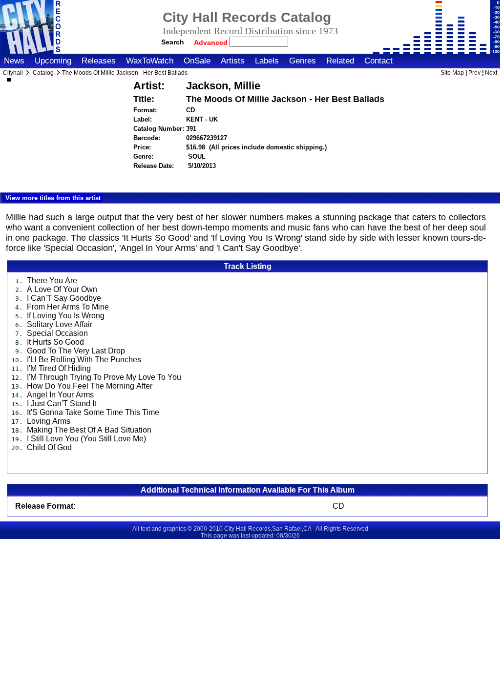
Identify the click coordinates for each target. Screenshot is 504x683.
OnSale (197, 60)
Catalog (43, 72)
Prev (474, 72)
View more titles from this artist (53, 198)
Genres (302, 60)
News (14, 60)
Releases (99, 60)
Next (491, 72)
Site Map (452, 72)
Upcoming (53, 60)
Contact (378, 60)
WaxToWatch (149, 60)
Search (172, 42)
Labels (267, 60)
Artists (233, 60)
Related (340, 60)
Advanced (212, 42)
